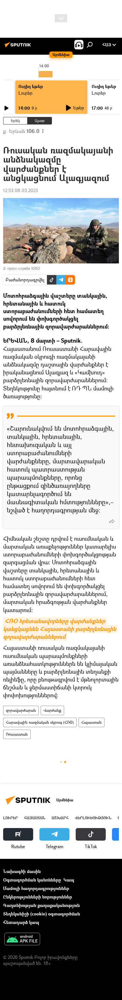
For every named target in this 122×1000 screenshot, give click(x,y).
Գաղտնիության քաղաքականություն (41, 905)
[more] (111, 521)
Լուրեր (25, 93)
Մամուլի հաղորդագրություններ (36, 888)
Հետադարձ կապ (21, 922)
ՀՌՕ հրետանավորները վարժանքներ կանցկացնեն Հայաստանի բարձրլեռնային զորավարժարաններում (60, 629)
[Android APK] (22, 940)
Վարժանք (52, 710)
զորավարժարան (21, 710)
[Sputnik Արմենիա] (18, 47)
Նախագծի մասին (22, 871)
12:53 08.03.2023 (20, 190)
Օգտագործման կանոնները (32, 880)
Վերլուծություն (93, 817)
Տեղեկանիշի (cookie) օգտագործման (41, 914)
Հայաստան (91, 722)
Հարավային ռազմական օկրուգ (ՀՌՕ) (40, 722)
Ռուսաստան (17, 734)
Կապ (69, 880)
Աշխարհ (60, 817)
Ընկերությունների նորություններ (37, 897)
